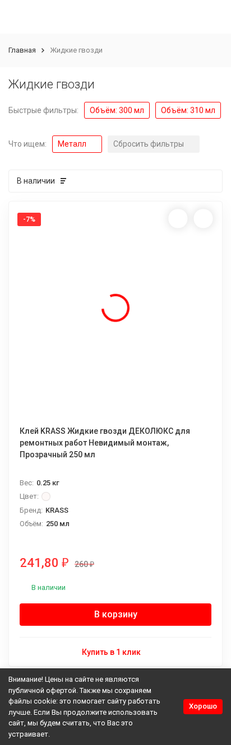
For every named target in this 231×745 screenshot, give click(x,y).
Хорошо (203, 706)
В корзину (115, 614)
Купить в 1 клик (111, 652)
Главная (22, 50)
